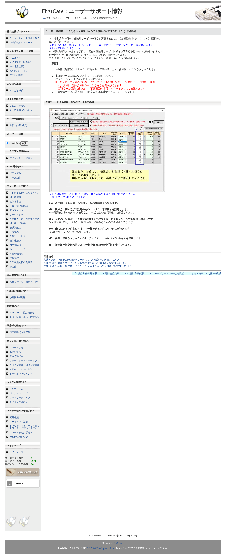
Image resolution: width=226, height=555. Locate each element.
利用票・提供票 (18, 223)
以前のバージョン (19, 71)
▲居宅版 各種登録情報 (84, 273)
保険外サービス (18, 236)
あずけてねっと (18, 352)
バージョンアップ (19, 393)
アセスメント (16, 210)
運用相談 (14, 417)
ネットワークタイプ (20, 397)
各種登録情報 (16, 254)
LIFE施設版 (15, 177)
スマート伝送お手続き (21, 432)
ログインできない (19, 402)
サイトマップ (16, 452)
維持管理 (14, 258)
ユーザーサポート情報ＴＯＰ (24, 38)
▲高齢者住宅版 (111, 273)
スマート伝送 (16, 347)
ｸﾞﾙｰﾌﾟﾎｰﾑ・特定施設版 (22, 312)
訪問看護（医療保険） (21, 332)
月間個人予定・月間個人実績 (24, 219)
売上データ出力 (18, 249)
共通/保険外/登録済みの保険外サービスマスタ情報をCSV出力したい (81, 259)
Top (43, 18)
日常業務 (14, 232)
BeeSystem (119, 543)
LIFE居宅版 (15, 173)
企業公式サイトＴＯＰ (21, 42)
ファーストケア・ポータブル (24, 361)
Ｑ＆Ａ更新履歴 (17, 106)
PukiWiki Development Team (101, 548)
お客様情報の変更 (19, 437)
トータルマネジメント (21, 374)
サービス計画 (16, 214)
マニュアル (15, 58)
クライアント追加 (19, 421)
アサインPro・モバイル (21, 369)
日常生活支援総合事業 (21, 262)
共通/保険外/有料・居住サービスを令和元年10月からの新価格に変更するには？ (88, 266)
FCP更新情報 (16, 75)
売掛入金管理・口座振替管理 (24, 365)
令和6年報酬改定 (18, 125)
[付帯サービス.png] (107, 150)
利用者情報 (15, 197)
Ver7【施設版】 (17, 66)
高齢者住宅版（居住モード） (24, 282)
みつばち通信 (16, 90)
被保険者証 (15, 201)
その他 (13, 266)
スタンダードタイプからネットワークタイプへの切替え (24, 427)
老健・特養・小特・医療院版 (24, 317)
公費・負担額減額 (19, 206)
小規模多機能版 (18, 297)
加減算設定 (15, 227)
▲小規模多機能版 (134, 273)
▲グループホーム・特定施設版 (166, 273)
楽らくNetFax (16, 356)
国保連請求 (15, 240)
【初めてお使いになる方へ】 (24, 193)
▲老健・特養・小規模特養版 (205, 273)
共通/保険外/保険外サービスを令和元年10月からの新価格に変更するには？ (85, 263)
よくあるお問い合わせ (21, 110)
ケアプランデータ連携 (21, 158)
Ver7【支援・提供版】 (21, 62)
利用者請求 (15, 245)
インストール (16, 389)
